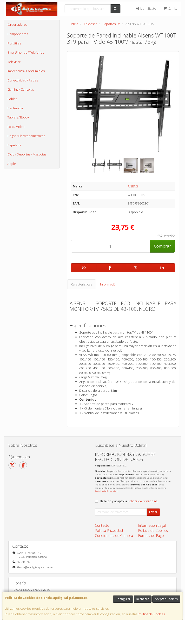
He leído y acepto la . (129, 501)
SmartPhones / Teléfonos (25, 52)
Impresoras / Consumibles (26, 71)
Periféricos (15, 108)
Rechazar (142, 599)
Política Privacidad (109, 530)
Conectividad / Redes (22, 80)
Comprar (162, 246)
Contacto (102, 525)
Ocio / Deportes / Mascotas (26, 154)
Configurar (123, 599)
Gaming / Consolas (20, 89)
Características (81, 284)
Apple (11, 163)
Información (109, 284)
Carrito (172, 8)
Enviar (153, 512)
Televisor (13, 62)
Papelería (14, 145)
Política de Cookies (151, 614)
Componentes (17, 34)
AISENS (133, 186)
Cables (12, 99)
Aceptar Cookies (166, 599)
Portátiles (14, 43)
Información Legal (152, 525)
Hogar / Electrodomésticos (26, 136)
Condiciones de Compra (114, 535)
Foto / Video (16, 126)
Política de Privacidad (106, 491)
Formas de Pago (151, 535)
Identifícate (147, 8)
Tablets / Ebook (18, 117)
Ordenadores (17, 24)
